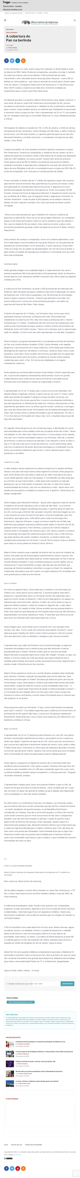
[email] (23, 60)
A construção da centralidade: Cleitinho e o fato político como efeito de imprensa (44, 1051)
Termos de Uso (16, 1145)
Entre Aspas (10, 29)
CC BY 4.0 (17, 1155)
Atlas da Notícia (8, 6)
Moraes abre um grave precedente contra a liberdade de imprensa (39, 1071)
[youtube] (17, 1168)
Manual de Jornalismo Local (12, 9)
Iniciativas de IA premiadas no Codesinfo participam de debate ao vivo (40, 1042)
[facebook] (6, 60)
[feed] (23, 1168)
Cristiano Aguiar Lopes (25, 1073)
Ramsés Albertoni (23, 1054)
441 (12, 45)
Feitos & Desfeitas (11, 32)
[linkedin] (17, 60)
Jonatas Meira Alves (24, 1083)
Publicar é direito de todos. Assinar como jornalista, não (35, 1061)
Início (6, 1145)
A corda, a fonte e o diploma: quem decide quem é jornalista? (37, 1081)
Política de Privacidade (33, 1145)
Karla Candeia (13, 47)
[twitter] (12, 60)
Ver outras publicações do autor (20, 1002)
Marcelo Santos (23, 1063)
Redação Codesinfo (24, 1044)
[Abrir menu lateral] (5, 20)
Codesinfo (18, 6)
